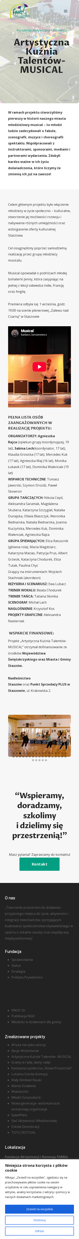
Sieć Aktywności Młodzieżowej (34, 1120)
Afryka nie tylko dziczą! (28, 1045)
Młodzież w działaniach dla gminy (36, 1022)
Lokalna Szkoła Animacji (29, 1074)
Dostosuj (39, 1220)
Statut (16, 965)
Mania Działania (23, 1086)
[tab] (14, 753)
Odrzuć (39, 1231)
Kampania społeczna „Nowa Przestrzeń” (41, 1068)
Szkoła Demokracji (25, 1126)
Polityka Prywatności (27, 977)
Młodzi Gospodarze (26, 1097)
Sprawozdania (22, 959)
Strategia (18, 971)
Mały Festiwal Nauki (26, 1080)
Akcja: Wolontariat (25, 1050)
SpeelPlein (19, 1115)
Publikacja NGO (23, 1016)
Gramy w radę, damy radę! (30, 1062)
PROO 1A (18, 1010)
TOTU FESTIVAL (23, 1132)
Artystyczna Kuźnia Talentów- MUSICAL (41, 1056)
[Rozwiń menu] (65, 11)
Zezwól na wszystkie (39, 1209)
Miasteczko (20, 1091)
